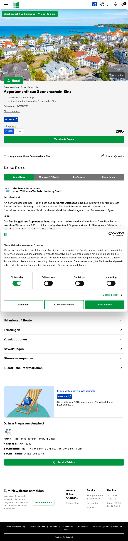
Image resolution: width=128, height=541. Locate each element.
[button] (6, 4)
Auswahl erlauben (64, 304)
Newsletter (92, 503)
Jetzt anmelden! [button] (43, 502)
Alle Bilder (117, 75)
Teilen (109, 156)
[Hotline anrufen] (102, 4)
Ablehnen (23, 304)
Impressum (83, 526)
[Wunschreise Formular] (115, 4)
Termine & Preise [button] (64, 139)
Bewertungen (109, 177)
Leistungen (79, 177)
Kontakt (91, 507)
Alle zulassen (104, 304)
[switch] (48, 283)
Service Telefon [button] (66, 462)
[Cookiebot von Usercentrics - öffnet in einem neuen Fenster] (110, 234)
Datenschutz (67, 526)
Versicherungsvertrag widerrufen (107, 526)
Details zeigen (110, 294)
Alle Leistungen (12, 111)
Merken (121, 156)
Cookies (66, 530)
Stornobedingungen (18, 358)
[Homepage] (6, 156)
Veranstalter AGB (37, 526)
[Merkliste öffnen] (122, 4)
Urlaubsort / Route (49, 177)
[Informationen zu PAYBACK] (94, 4)
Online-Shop (72, 503)
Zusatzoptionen (15, 339)
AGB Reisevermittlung (15, 526)
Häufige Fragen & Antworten (95, 497)
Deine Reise (19, 177)
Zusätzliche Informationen (23, 368)
